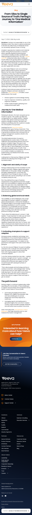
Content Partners (6, 446)
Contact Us (15, 339)
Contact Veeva (9, 399)
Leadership (4, 458)
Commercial (4, 429)
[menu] (19, 1)
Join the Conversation (11, 364)
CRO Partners (5, 448)
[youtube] (5, 496)
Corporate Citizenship (7, 464)
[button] (16, 32)
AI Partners (4, 444)
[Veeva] (14, 4)
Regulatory (4, 420)
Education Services (22, 420)
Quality (3, 425)
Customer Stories (21, 439)
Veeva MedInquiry (13, 92)
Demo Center (8, 395)
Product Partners (5, 441)
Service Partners (5, 439)
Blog (18, 448)
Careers (3, 473)
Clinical (3, 418)
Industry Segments (6, 432)
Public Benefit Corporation (5, 460)
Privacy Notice (4, 504)
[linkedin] (2, 496)
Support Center (9, 403)
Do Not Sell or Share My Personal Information (12, 501)
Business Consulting (22, 418)
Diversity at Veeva (6, 466)
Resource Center (21, 441)
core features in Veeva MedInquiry (14, 310)
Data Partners (5, 451)
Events (18, 444)
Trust (2, 471)
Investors (3, 468)
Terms (3, 507)
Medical (3, 427)
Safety (3, 422)
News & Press (20, 446)
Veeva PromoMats (17, 127)
